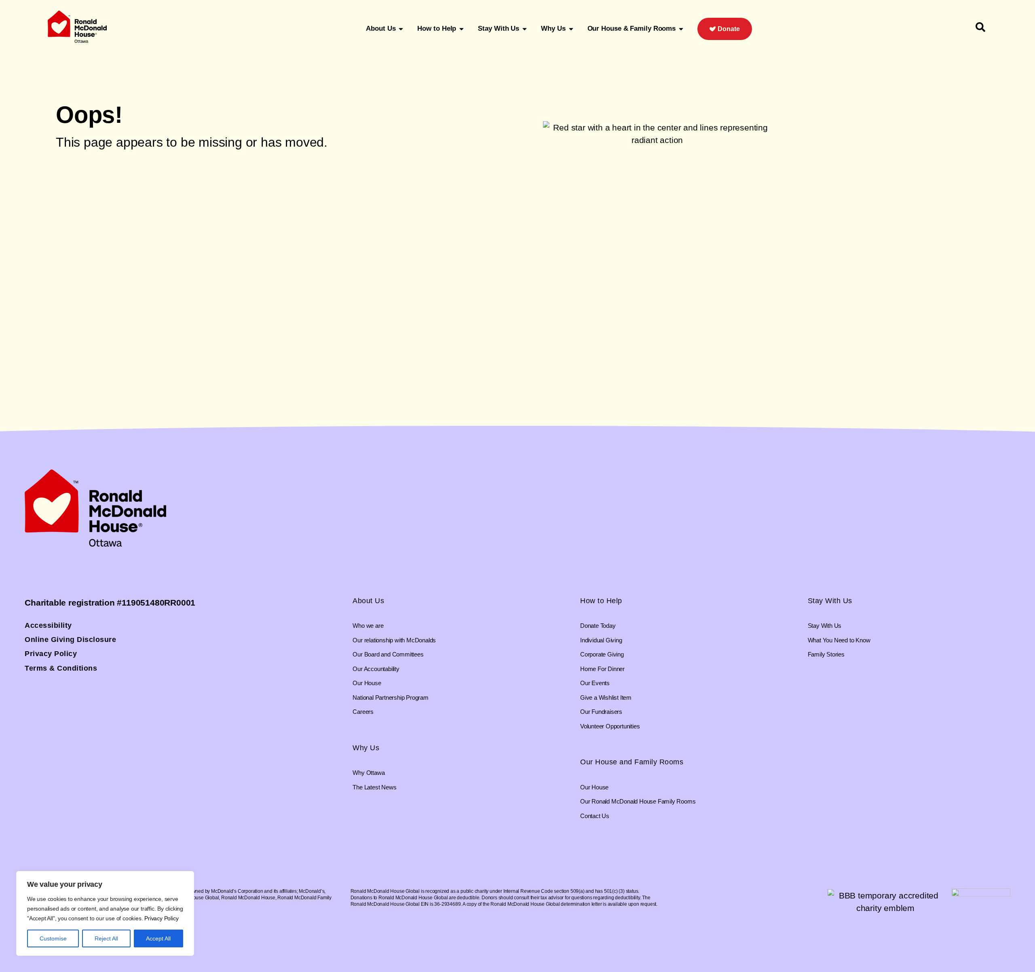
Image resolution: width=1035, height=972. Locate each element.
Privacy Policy (161, 918)
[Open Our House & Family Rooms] (681, 28)
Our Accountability (376, 668)
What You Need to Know (839, 640)
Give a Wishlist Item (606, 697)
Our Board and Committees (388, 654)
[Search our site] (980, 27)
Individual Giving (601, 640)
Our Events (595, 683)
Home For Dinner (602, 668)
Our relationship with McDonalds (394, 640)
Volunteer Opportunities (610, 726)
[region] (105, 913)
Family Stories (826, 654)
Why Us (366, 748)
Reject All (106, 938)
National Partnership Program (390, 697)
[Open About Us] (400, 28)
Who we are (368, 625)
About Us (368, 601)
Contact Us (594, 815)
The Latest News (374, 787)
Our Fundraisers (601, 711)
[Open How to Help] (461, 28)
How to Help (601, 601)
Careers (363, 711)
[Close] (185, 878)
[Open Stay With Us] (524, 28)
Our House (367, 683)
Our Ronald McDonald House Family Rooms (637, 801)
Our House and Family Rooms (631, 762)
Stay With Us (830, 601)
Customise (53, 938)
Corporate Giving (602, 654)
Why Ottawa (368, 772)
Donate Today (598, 625)
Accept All (158, 938)
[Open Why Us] (571, 28)
